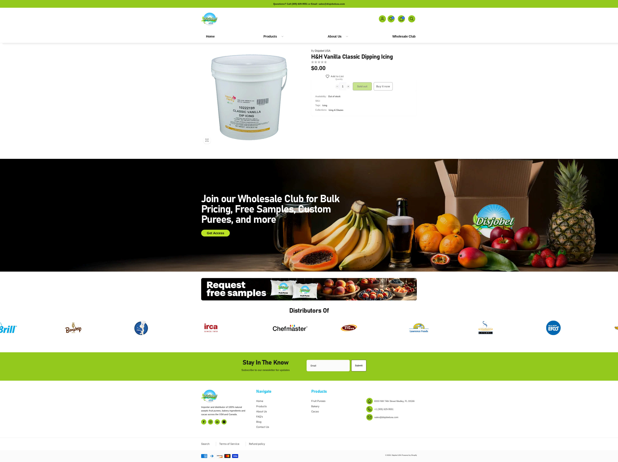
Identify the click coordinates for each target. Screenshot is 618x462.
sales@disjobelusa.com (386, 417)
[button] (401, 18)
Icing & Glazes (336, 110)
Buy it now (383, 86)
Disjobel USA (320, 50)
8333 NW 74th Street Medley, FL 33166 (394, 401)
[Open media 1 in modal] (249, 97)
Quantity (339, 79)
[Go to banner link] (309, 289)
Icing (324, 105)
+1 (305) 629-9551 (383, 409)
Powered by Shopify (409, 455)
